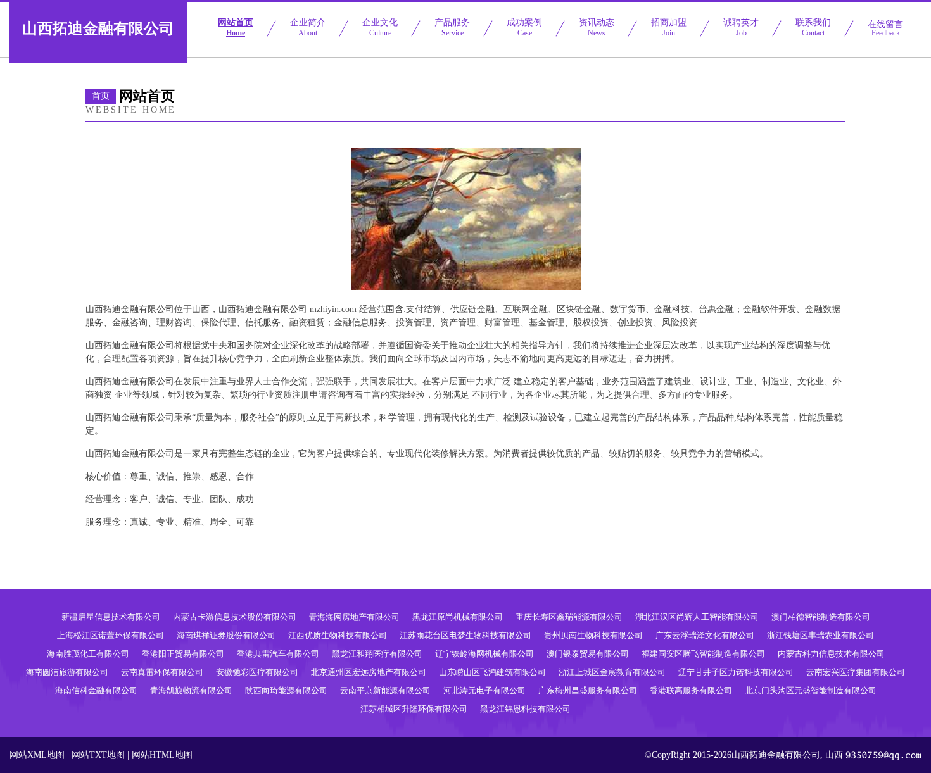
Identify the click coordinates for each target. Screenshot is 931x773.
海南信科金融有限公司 (96, 690)
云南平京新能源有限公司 (385, 690)
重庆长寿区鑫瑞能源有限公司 (569, 617)
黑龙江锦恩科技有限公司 (525, 709)
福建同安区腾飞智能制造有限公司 (703, 654)
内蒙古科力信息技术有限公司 (831, 654)
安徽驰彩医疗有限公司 (257, 672)
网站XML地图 (37, 755)
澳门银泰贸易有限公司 (588, 654)
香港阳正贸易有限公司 (183, 654)
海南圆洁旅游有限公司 (67, 672)
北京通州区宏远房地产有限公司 (368, 672)
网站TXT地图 (98, 755)
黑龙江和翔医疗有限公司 (377, 654)
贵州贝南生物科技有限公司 (593, 635)
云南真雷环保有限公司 (162, 672)
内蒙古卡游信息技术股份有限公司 (234, 617)
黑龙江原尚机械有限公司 (457, 617)
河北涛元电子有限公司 (484, 690)
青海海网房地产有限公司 (354, 617)
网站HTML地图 (162, 755)
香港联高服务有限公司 (691, 690)
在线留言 (885, 28)
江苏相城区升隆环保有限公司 (413, 709)
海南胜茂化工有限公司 (88, 654)
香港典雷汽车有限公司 (278, 654)
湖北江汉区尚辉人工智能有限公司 (697, 617)
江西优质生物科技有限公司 (337, 635)
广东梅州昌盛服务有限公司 (587, 690)
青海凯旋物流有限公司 (191, 690)
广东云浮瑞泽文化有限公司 (705, 635)
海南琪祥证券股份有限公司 (226, 635)
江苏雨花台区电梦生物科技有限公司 (465, 635)
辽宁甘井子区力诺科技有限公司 (736, 672)
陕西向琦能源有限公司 (286, 690)
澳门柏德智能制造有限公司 (820, 617)
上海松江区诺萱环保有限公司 (110, 635)
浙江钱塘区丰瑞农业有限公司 (820, 635)
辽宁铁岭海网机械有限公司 (484, 654)
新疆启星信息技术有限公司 (110, 617)
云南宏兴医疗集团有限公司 (855, 672)
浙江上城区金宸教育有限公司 (612, 672)
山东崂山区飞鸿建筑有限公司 (492, 672)
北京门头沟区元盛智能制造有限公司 (811, 690)
